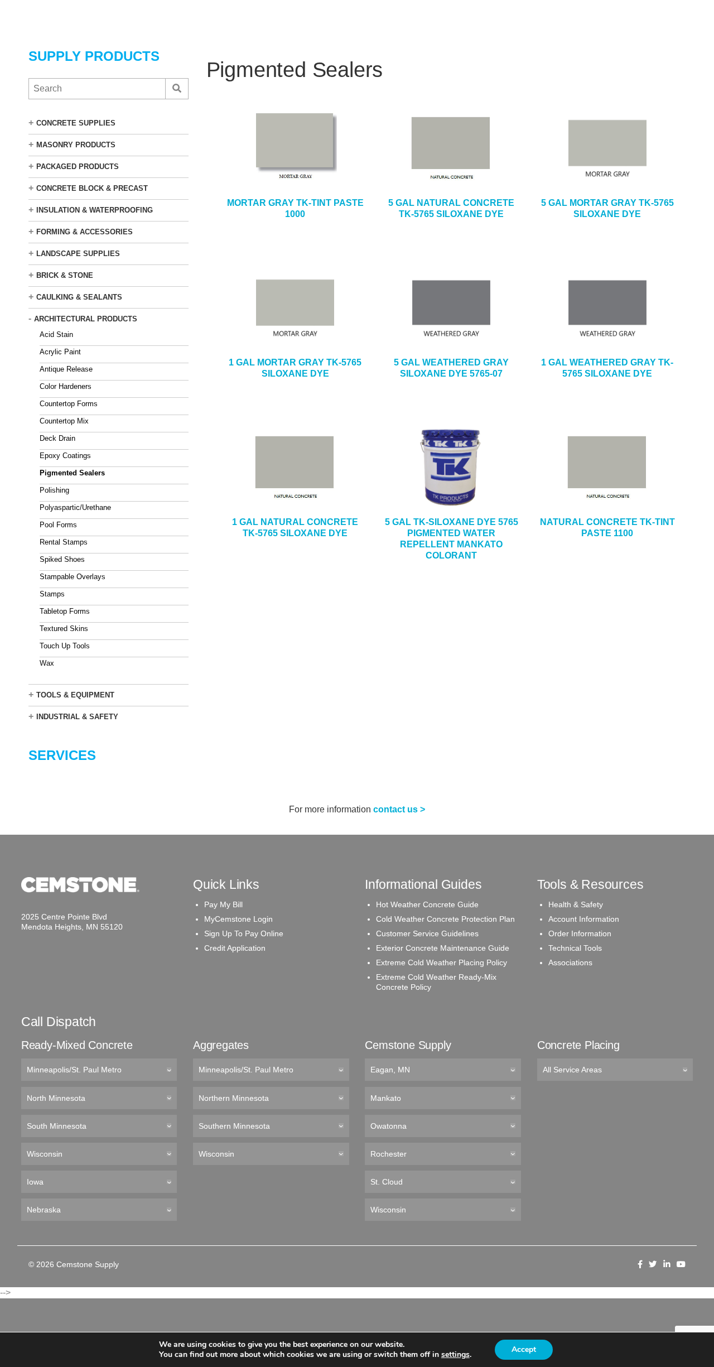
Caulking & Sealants (79, 297)
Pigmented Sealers (72, 473)
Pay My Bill (223, 904)
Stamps (52, 594)
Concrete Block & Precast (92, 188)
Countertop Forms (69, 403)
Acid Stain (56, 334)
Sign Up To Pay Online (243, 933)
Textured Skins (64, 628)
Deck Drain (57, 438)
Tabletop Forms (65, 611)
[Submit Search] (176, 89)
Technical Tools (575, 948)
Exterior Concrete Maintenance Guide (442, 948)
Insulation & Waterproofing (94, 210)
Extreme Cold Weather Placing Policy (441, 962)
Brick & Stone (64, 275)
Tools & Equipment (75, 695)
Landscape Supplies (78, 253)
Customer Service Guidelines (427, 933)
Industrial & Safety (77, 717)
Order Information (579, 933)
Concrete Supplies (75, 123)
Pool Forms (58, 525)
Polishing (54, 490)
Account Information (583, 918)
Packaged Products (77, 166)
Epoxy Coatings (65, 455)
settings (455, 1355)
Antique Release (66, 369)
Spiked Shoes (62, 559)
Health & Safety (575, 904)
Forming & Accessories (84, 232)
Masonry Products (75, 145)
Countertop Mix (64, 421)
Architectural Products (85, 319)
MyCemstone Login (238, 918)
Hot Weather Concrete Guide (427, 904)
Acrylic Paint (60, 352)
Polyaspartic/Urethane (75, 507)
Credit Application (235, 948)
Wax (47, 663)
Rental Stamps (64, 542)
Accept (524, 1349)
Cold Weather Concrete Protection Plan (445, 918)
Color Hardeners (65, 386)
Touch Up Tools (65, 646)
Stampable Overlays (72, 576)
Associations (570, 962)
